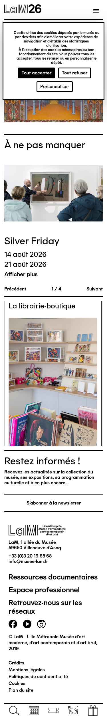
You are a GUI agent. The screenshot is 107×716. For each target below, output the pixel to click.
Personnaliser (54, 86)
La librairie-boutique (42, 306)
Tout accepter (36, 73)
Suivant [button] (94, 289)
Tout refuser (74, 73)
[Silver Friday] (53, 193)
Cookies (17, 683)
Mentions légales (27, 669)
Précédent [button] (15, 289)
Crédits (16, 663)
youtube (27, 624)
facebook (13, 624)
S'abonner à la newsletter (54, 503)
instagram (41, 624)
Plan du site (21, 690)
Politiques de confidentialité (38, 676)
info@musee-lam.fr (28, 561)
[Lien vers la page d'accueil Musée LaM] (22, 11)
